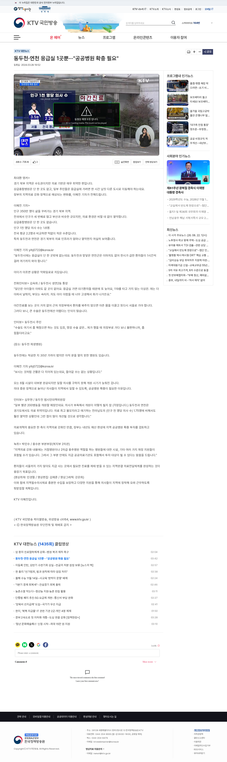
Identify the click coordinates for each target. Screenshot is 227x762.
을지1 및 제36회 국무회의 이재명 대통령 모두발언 (189, 211)
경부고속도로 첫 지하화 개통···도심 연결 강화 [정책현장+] (47, 617)
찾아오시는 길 (109, 716)
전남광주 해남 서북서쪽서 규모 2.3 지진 (189, 218)
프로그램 (109, 37)
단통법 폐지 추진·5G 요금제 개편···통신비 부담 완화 (44, 598)
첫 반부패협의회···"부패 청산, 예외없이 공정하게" (189, 275)
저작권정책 (198, 734)
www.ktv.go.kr (79, 519)
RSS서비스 (198, 749)
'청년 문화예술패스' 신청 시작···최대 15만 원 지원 (42, 624)
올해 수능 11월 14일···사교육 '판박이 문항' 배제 (41, 578)
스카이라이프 (191, 22)
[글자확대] (194, 52)
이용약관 (197, 742)
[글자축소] (199, 52)
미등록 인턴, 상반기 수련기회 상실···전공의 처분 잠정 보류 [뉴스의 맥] (54, 565)
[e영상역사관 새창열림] (22, 8)
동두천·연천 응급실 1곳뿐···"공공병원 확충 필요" (42, 558)
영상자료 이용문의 (94, 749)
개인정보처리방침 (202, 730)
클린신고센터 (199, 738)
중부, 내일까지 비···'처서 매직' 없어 (187, 280)
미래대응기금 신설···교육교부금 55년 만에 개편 (189, 265)
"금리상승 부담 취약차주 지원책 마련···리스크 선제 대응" (189, 260)
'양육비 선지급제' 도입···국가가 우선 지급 (38, 604)
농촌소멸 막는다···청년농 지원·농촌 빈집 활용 (40, 591)
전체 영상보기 (151, 162)
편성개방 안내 (90, 716)
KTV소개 (154, 9)
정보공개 (188, 9)
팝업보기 (137, 162)
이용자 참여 (178, 37)
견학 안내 (21, 716)
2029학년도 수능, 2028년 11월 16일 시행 (189, 199)
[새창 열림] (188, 52)
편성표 (177, 9)
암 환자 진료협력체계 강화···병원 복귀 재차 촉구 (42, 552)
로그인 (198, 9)
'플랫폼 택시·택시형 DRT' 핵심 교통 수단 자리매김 (189, 255)
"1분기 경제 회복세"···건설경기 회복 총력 (38, 584)
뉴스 (81, 37)
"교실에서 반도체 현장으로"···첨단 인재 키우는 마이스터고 (189, 205)
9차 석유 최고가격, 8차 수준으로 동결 (188, 270)
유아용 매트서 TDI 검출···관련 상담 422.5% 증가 (189, 245)
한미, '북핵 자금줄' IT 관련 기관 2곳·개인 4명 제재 (43, 611)
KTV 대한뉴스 (22, 51)
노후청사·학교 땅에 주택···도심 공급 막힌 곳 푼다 (189, 240)
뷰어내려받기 (199, 753)
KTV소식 (166, 9)
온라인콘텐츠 (142, 37)
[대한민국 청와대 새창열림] (44, 7)
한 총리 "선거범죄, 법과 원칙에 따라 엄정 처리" (41, 571)
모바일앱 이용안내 (41, 716)
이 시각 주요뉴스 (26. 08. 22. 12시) (188, 235)
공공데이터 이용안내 (67, 716)
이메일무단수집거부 (202, 745)
